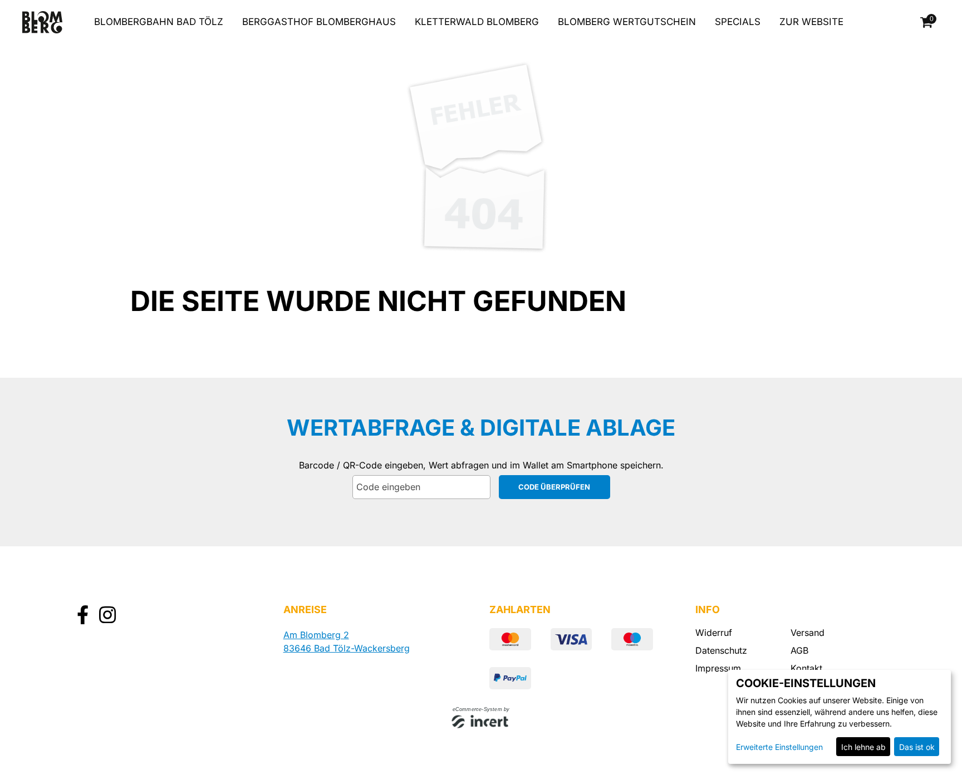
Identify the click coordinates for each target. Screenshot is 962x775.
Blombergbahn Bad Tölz (158, 21)
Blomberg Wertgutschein (627, 21)
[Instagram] (107, 616)
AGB (799, 650)
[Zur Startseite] (42, 22)
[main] (481, 268)
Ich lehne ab (863, 747)
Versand (807, 632)
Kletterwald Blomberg (477, 21)
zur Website (811, 21)
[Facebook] (83, 616)
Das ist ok (917, 747)
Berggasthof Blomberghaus (319, 21)
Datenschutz (721, 650)
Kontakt (806, 668)
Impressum (718, 668)
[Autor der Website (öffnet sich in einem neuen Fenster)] (480, 722)
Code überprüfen (554, 486)
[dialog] (839, 717)
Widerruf (713, 632)
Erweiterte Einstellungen (779, 747)
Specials (737, 21)
